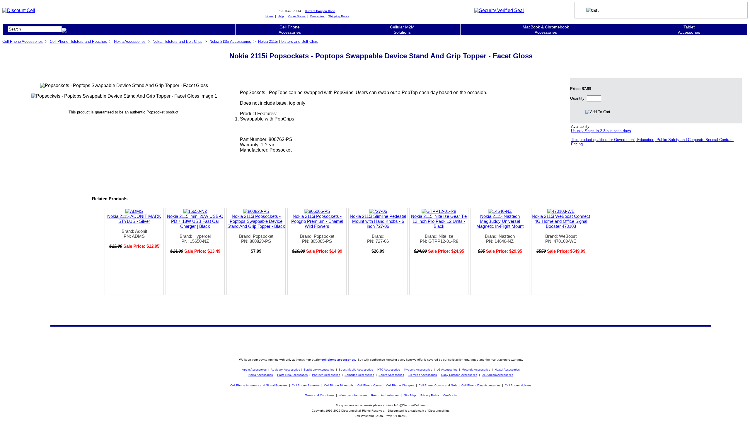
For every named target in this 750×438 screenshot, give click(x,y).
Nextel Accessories (507, 369)
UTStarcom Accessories (497, 374)
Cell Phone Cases (369, 385)
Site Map (410, 395)
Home (269, 16)
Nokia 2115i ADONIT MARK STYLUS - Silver (134, 219)
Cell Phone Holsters (518, 385)
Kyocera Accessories (418, 369)
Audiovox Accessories (285, 369)
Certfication (450, 395)
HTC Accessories (388, 369)
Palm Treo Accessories (292, 374)
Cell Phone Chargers (400, 385)
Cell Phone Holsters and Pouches (78, 41)
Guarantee (317, 16)
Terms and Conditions (319, 395)
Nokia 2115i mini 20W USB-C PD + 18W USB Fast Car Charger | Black (195, 221)
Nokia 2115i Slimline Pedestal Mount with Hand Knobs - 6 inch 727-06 (378, 221)
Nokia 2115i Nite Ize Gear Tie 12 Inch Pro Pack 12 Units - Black (439, 221)
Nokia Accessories (130, 41)
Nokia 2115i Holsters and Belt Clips (288, 41)
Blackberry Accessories (319, 369)
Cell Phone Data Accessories (480, 385)
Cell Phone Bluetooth (338, 385)
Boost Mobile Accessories (356, 369)
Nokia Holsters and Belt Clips (177, 41)
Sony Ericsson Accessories (459, 374)
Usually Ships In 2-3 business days (601, 131)
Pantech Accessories (326, 374)
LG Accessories (447, 369)
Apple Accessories (254, 369)
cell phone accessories (338, 359)
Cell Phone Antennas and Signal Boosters (258, 385)
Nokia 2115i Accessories (230, 41)
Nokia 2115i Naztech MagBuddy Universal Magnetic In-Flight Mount (500, 221)
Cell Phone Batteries (306, 385)
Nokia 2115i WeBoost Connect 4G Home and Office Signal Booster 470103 (561, 221)
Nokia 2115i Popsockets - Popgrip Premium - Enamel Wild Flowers (317, 221)
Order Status (297, 16)
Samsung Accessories (359, 374)
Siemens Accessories (422, 374)
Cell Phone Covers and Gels (438, 385)
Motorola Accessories (476, 369)
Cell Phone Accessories (22, 41)
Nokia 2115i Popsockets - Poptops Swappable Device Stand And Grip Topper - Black (256, 221)
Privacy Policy (429, 395)
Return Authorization (385, 395)
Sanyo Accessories (391, 374)
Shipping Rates (338, 16)
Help (281, 16)
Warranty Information (353, 395)
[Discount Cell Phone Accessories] (18, 10)
